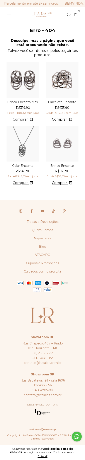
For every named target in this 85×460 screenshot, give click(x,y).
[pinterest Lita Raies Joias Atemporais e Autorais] (64, 211)
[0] (75, 15)
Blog (42, 247)
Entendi (43, 456)
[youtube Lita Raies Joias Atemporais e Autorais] (42, 211)
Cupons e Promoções (42, 263)
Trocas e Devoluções (42, 222)
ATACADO (42, 255)
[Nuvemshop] (42, 430)
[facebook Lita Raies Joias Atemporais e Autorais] (31, 211)
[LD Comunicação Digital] (42, 412)
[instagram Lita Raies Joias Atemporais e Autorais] (20, 211)
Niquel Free (42, 238)
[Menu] (9, 15)
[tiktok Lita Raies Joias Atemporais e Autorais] (53, 211)
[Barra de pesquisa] (69, 15)
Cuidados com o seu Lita (42, 271)
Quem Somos (42, 230)
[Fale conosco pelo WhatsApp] (77, 436)
